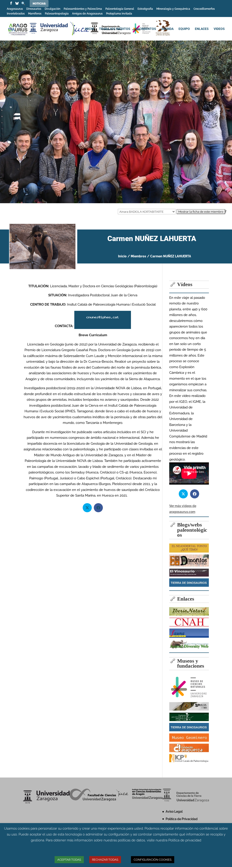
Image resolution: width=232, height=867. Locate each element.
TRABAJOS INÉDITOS (114, 29)
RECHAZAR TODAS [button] (105, 859)
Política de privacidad (184, 840)
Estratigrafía (145, 8)
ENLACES (202, 29)
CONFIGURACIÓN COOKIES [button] (153, 859)
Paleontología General (119, 8)
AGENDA (167, 29)
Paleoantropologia (57, 13)
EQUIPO (184, 29)
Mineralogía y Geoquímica (173, 8)
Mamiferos (34, 13)
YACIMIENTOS (145, 29)
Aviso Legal (174, 811)
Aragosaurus (15, 8)
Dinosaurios (33, 8)
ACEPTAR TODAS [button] (69, 859)
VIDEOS (219, 29)
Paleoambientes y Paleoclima (83, 8)
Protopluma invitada (119, 13)
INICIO (89, 29)
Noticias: (39, 3)
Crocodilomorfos (204, 8)
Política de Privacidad (182, 819)
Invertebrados (16, 13)
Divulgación (52, 8)
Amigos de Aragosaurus (87, 13)
